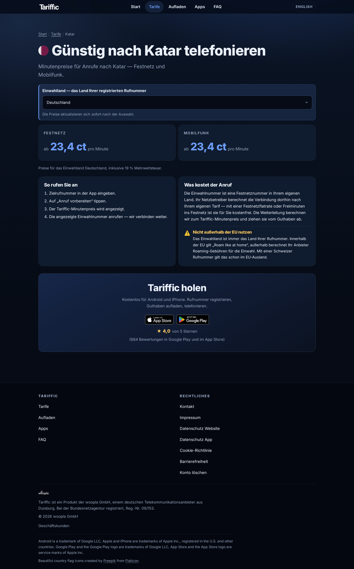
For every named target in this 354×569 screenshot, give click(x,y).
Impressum (190, 417)
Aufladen (177, 6)
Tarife (154, 6)
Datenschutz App (196, 439)
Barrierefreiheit (194, 461)
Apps (200, 6)
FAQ (218, 6)
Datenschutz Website (200, 428)
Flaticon (131, 560)
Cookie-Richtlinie (196, 450)
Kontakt (187, 406)
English (306, 8)
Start (135, 6)
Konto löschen (193, 472)
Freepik (109, 560)
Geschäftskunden (53, 525)
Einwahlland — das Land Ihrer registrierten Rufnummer (94, 90)
